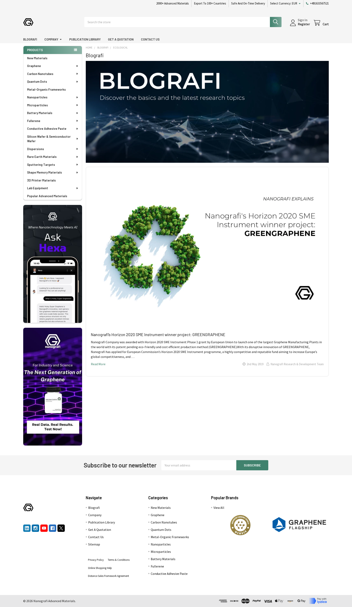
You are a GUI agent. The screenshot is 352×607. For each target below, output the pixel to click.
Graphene (34, 66)
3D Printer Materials (41, 180)
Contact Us (150, 39)
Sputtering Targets (41, 164)
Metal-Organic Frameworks (46, 89)
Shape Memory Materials (44, 172)
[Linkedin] (27, 528)
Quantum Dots (37, 81)
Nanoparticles (37, 97)
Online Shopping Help (100, 568)
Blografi (30, 39)
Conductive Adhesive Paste (46, 128)
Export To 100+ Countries (210, 3)
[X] (61, 528)
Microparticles (37, 105)
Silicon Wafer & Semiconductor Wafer (49, 139)
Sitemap (94, 544)
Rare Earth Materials (42, 156)
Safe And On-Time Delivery (248, 3)
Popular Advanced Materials (47, 196)
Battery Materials (39, 113)
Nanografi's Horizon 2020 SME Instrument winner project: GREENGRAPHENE (158, 334)
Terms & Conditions (119, 560)
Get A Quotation (121, 39)
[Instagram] (35, 528)
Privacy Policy (96, 560)
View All (218, 508)
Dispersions (35, 149)
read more (98, 364)
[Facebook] (52, 528)
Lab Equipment (37, 188)
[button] (240, 525)
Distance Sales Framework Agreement (108, 576)
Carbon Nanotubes (40, 74)
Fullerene (33, 121)
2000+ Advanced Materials (172, 3)
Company (51, 39)
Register (304, 24)
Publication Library (85, 39)
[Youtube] (44, 528)
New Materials (37, 58)
